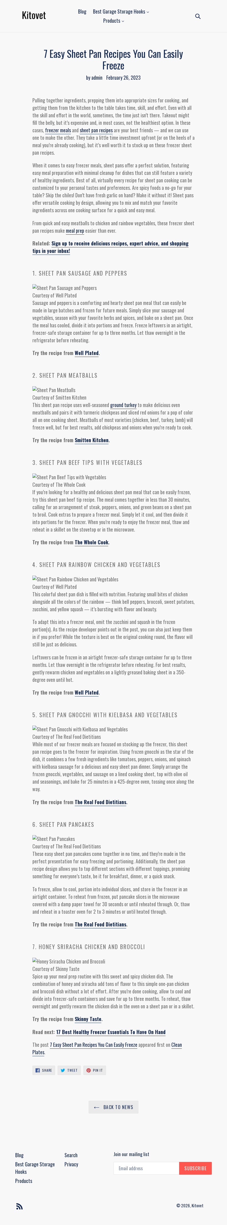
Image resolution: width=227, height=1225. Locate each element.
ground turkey (123, 404)
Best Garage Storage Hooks (119, 11)
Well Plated (87, 352)
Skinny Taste (88, 1018)
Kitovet (197, 1205)
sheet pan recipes (96, 130)
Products (112, 20)
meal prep (75, 230)
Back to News (117, 1107)
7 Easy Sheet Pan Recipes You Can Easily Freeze (93, 1044)
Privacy (71, 1164)
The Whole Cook (91, 542)
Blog (82, 11)
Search (71, 1155)
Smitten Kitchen (92, 440)
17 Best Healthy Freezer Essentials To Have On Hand (111, 1031)
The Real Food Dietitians (100, 802)
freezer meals (58, 130)
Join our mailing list (131, 1154)
